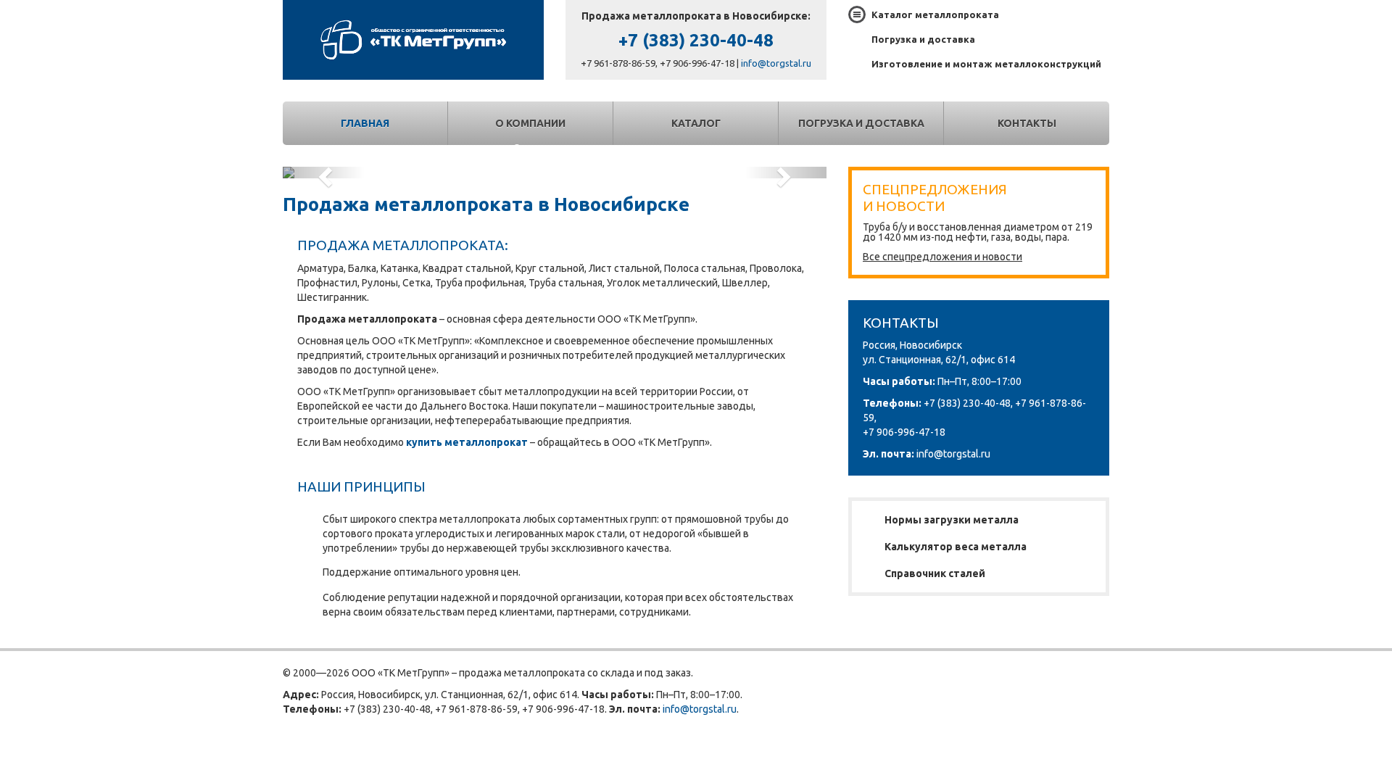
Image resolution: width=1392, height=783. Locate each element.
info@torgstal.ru (776, 63)
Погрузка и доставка (923, 39)
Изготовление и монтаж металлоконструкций (986, 64)
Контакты (1027, 123)
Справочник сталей (934, 573)
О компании (530, 123)
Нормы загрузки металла (951, 520)
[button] (324, 172)
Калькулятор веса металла (955, 546)
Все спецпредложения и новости (942, 256)
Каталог (696, 123)
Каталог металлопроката (935, 14)
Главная (365, 123)
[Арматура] (554, 172)
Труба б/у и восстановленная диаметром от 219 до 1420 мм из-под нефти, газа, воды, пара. (978, 232)
